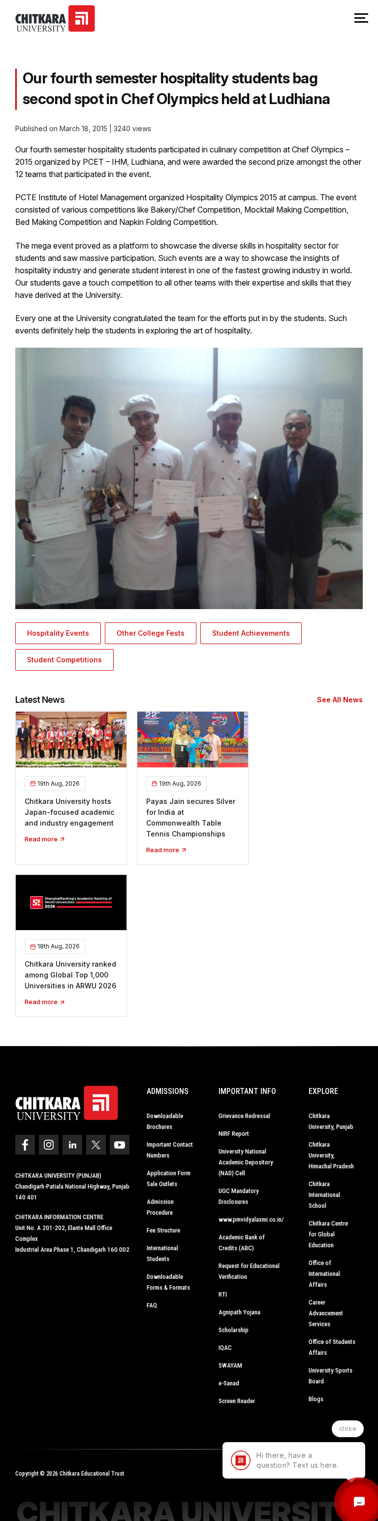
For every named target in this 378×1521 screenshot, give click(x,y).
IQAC (225, 1347)
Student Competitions (64, 659)
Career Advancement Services (326, 1313)
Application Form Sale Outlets (168, 1178)
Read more (42, 839)
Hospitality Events (58, 633)
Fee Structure (163, 1230)
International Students (162, 1253)
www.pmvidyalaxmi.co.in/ (251, 1219)
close (348, 1428)
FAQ (152, 1305)
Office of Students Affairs (332, 1347)
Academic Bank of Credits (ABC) (242, 1242)
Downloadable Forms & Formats (168, 1282)
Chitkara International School (324, 1194)
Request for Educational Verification (249, 1271)
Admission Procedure (160, 1207)
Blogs (316, 1399)
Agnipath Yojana (239, 1312)
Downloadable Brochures (165, 1121)
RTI (223, 1294)
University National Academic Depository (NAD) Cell (246, 1162)
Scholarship (234, 1330)
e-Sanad (229, 1383)
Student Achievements (251, 633)
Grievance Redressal (244, 1116)
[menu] (361, 18)
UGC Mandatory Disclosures (239, 1196)
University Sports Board (330, 1376)
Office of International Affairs (324, 1273)
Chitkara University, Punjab (331, 1121)
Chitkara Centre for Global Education (328, 1234)
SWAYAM (230, 1365)
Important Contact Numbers (170, 1150)
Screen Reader (237, 1401)
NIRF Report (234, 1133)
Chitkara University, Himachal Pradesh (331, 1155)
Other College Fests (151, 633)
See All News (340, 699)
